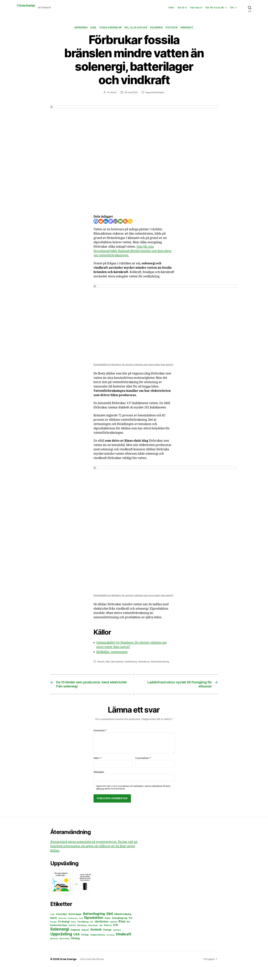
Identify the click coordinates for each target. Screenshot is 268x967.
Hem (171, 7)
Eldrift (53, 918)
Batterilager (75, 914)
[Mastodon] (110, 221)
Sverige (107, 929)
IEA (91, 922)
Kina (122, 921)
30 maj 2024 (130, 92)
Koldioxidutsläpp (58, 925)
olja (101, 925)
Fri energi (63, 921)
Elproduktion (117, 661)
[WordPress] (115, 221)
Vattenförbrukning (159, 661)
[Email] (120, 221)
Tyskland (117, 930)
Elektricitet (62, 918)
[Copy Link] (130, 221)
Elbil (93, 27)
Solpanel (75, 929)
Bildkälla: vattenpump (112, 652)
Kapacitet (113, 922)
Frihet (73, 922)
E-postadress (143, 758)
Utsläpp (85, 934)
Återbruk (54, 939)
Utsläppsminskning (97, 935)
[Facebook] (96, 221)
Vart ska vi (196, 7)
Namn (97, 758)
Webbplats (99, 772)
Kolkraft (72, 925)
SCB (115, 925)
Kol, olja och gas (136, 27)
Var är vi (182, 7)
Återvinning (64, 939)
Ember (108, 918)
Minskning (81, 925)
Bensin (100, 661)
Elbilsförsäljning (122, 914)
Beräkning (81, 27)
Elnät (81, 918)
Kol (128, 921)
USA (76, 934)
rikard (113, 92)
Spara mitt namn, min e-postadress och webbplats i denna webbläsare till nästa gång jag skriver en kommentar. (133, 787)
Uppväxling (61, 934)
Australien (61, 914)
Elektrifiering (72, 918)
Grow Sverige (68, 959)
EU (130, 917)
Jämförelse (101, 921)
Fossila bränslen (110, 27)
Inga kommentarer (155, 92)
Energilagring (119, 918)
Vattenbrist (143, 661)
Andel (52, 914)
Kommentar (100, 730)
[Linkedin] (105, 221)
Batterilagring (94, 914)
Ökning (75, 938)
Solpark (85, 930)
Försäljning (82, 921)
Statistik (172, 27)
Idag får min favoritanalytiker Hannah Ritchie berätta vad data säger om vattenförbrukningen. (133, 251)
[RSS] (125, 221)
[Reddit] (100, 221)
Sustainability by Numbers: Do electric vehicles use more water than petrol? (134, 364)
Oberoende (93, 925)
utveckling (110, 935)
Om (232, 7)
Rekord (107, 925)
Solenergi (156, 27)
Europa (53, 922)
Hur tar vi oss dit (214, 7)
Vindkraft (186, 27)
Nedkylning (131, 661)
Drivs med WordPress (92, 959)
